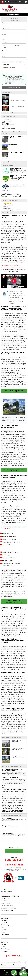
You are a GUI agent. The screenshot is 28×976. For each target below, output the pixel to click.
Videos (3, 946)
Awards (3, 932)
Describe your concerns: (8, 67)
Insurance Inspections (7, 910)
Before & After (5, 951)
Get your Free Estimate (14, 87)
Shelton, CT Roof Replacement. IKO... (17, 100)
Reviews (3, 944)
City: (3, 39)
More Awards (5, 190)
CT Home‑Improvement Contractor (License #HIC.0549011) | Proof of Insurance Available (14, 869)
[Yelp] (7, 956)
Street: (4, 34)
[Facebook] (11, 956)
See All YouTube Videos (9, 113)
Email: (4, 56)
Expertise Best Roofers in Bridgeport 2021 (16, 169)
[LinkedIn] (21, 956)
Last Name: (5, 28)
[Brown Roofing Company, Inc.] (9, 8)
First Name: (5, 23)
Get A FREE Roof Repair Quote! (14, 391)
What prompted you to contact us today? (13, 62)
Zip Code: (17, 45)
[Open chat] (23, 969)
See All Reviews (6, 212)
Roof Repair (4, 893)
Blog (2, 927)
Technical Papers (6, 925)
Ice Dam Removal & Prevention (10, 896)
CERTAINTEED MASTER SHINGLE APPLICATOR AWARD (17, 185)
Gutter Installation (6, 898)
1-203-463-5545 (14, 864)
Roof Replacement (6, 891)
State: (4, 45)
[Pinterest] (13, 956)
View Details (4, 142)
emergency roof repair (8, 383)
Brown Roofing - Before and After (17, 94)
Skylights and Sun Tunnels (8, 908)
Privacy (9, 83)
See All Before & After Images (11, 162)
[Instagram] (17, 956)
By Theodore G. (8, 205)
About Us (3, 920)
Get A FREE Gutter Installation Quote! (14, 601)
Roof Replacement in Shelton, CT (17, 106)
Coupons (3, 929)
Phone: (4, 51)
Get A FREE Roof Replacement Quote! (14, 469)
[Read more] (18, 180)
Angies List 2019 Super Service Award (18, 176)
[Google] (9, 956)
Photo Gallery (5, 949)
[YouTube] (15, 956)
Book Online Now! (14, 851)
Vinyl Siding (4, 901)
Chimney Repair (5, 903)
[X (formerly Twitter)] (19, 956)
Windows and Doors (7, 905)
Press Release (5, 934)
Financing (4, 922)
